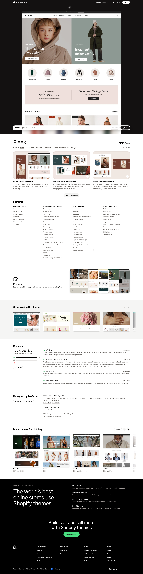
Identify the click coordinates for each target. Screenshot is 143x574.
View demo (114, 128)
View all (118, 429)
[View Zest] (110, 281)
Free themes (64, 554)
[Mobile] (73, 7)
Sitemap (57, 569)
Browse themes (101, 2)
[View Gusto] (99, 281)
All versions (56, 403)
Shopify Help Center (90, 551)
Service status (111, 560)
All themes (29, 401)
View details (47, 403)
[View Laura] (89, 281)
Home (38, 560)
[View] (26, 322)
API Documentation (90, 554)
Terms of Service (18, 569)
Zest (22, 147)
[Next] (128, 307)
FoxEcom (127, 147)
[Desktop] (69, 7)
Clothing (39, 551)
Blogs (85, 560)
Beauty (39, 554)
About (109, 551)
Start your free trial (72, 534)
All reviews (18, 367)
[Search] (113, 2)
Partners (110, 554)
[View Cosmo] (79, 281)
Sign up (126, 2)
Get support (18, 401)
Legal (109, 557)
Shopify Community (90, 557)
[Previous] (124, 307)
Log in (118, 2)
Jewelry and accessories (44, 557)
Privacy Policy (30, 569)
